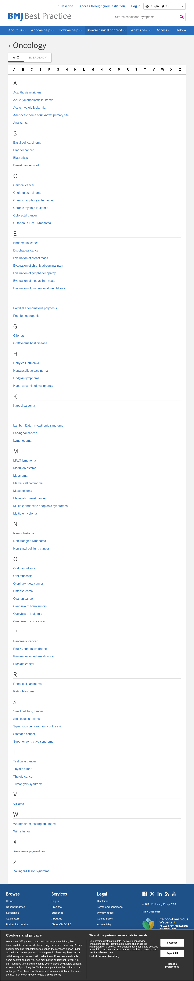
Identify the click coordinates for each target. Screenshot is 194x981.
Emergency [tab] (37, 57)
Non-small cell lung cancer (31, 548)
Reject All (172, 953)
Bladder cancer (23, 150)
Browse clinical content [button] (104, 30)
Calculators (13, 918)
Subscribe (65, 6)
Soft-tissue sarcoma (26, 718)
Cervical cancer (23, 185)
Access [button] (162, 30)
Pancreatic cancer (25, 641)
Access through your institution (102, 6)
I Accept (172, 942)
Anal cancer (21, 122)
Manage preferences (172, 965)
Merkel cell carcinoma (28, 483)
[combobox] (145, 17)
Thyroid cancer (23, 776)
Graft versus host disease (30, 343)
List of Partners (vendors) (104, 956)
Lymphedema (22, 440)
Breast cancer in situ (27, 165)
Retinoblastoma (23, 691)
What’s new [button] (139, 30)
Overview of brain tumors (30, 606)
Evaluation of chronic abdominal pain (38, 265)
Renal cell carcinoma (27, 683)
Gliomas (18, 335)
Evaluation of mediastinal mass (34, 280)
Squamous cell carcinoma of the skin (38, 726)
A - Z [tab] (16, 57)
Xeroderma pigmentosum (30, 851)
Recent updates (15, 906)
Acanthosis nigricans (27, 92)
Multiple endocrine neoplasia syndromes (40, 506)
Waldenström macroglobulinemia (35, 823)
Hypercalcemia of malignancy (33, 385)
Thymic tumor (22, 769)
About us (57, 918)
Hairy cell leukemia (26, 363)
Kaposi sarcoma (24, 405)
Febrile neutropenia (26, 315)
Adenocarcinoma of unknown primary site (41, 115)
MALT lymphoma (24, 460)
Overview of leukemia (27, 613)
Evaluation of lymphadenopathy (34, 273)
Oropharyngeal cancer (28, 583)
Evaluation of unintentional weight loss (39, 288)
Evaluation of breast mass (30, 258)
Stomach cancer (24, 734)
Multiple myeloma (25, 513)
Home (9, 900)
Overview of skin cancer (29, 621)
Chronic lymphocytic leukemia (33, 200)
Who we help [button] (40, 30)
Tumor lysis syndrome (28, 784)
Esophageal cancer (26, 250)
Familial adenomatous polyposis (35, 308)
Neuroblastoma (23, 533)
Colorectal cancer (25, 215)
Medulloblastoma (24, 468)
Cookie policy (105, 918)
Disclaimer (103, 900)
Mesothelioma (22, 490)
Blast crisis (20, 157)
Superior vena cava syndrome (33, 741)
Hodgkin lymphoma (26, 378)
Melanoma (20, 475)
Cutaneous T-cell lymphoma (32, 223)
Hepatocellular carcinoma (30, 370)
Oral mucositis (22, 576)
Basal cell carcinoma (27, 142)
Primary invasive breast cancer (34, 656)
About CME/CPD (61, 924)
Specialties (12, 912)
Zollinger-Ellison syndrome (31, 871)
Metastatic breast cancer (29, 498)
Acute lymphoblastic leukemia (33, 100)
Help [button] (179, 30)
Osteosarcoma (23, 591)
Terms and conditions (110, 906)
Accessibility (104, 924)
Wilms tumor (21, 831)
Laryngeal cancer (25, 433)
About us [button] (15, 30)
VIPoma (18, 804)
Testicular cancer (24, 761)
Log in (135, 6)
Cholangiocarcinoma (27, 192)
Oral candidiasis (24, 568)
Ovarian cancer (23, 598)
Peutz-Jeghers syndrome (30, 648)
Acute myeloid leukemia (29, 107)
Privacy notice (105, 912)
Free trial (57, 906)
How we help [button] (68, 30)
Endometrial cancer (26, 242)
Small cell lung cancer (28, 711)
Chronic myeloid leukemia (30, 207)
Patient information (17, 924)
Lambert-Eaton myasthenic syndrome (38, 425)
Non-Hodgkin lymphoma (29, 541)
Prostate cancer (23, 664)
